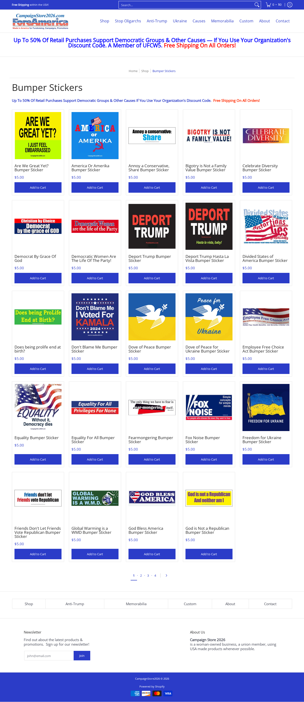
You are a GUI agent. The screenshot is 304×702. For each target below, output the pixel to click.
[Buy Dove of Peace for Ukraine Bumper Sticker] (209, 316)
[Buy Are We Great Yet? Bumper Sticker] (38, 135)
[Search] (257, 4)
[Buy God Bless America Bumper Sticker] (152, 498)
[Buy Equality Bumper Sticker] (38, 407)
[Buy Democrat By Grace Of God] (38, 226)
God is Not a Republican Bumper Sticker (207, 530)
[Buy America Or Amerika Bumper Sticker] (95, 135)
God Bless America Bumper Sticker (145, 530)
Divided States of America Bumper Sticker (265, 258)
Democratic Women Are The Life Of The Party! (93, 258)
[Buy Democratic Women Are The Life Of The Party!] (95, 226)
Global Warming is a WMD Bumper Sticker (91, 530)
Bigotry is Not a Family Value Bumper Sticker (206, 167)
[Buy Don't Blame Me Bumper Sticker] (95, 316)
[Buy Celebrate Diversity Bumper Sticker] (266, 135)
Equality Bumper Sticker (36, 437)
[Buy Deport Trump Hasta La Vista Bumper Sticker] (209, 226)
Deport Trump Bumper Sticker (149, 258)
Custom (190, 603)
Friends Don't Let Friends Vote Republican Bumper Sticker (37, 532)
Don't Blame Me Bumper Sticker (94, 349)
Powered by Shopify (152, 686)
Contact (270, 603)
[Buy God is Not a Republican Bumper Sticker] (209, 498)
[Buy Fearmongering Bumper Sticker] (152, 407)
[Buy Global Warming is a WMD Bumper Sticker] (95, 498)
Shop (145, 71)
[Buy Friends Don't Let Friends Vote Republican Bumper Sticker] (38, 498)
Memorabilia (136, 603)
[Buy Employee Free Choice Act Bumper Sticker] (266, 316)
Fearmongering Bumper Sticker (150, 439)
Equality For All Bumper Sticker (93, 439)
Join (82, 655)
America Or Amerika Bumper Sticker (90, 167)
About (230, 603)
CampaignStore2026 (147, 678)
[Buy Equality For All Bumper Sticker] (95, 407)
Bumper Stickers (164, 71)
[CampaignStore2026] (40, 21)
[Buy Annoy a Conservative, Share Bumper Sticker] (152, 135)
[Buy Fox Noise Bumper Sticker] (209, 407)
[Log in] (289, 5)
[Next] (167, 575)
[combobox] (186, 4)
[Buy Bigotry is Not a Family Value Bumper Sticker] (209, 135)
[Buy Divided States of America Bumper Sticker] (266, 226)
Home (133, 71)
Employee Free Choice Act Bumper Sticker (263, 349)
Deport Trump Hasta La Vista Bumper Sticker (207, 258)
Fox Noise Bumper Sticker (202, 439)
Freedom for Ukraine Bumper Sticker (261, 439)
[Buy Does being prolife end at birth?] (38, 316)
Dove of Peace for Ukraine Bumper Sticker (207, 349)
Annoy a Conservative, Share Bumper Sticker (148, 167)
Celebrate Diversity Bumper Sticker (260, 167)
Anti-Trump (75, 603)
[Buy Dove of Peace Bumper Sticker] (152, 316)
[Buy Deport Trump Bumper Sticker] (152, 226)
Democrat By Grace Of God (35, 258)
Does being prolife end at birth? (37, 349)
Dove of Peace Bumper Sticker (149, 349)
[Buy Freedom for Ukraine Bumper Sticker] (266, 407)
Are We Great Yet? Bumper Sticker (31, 167)
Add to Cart (38, 187)
